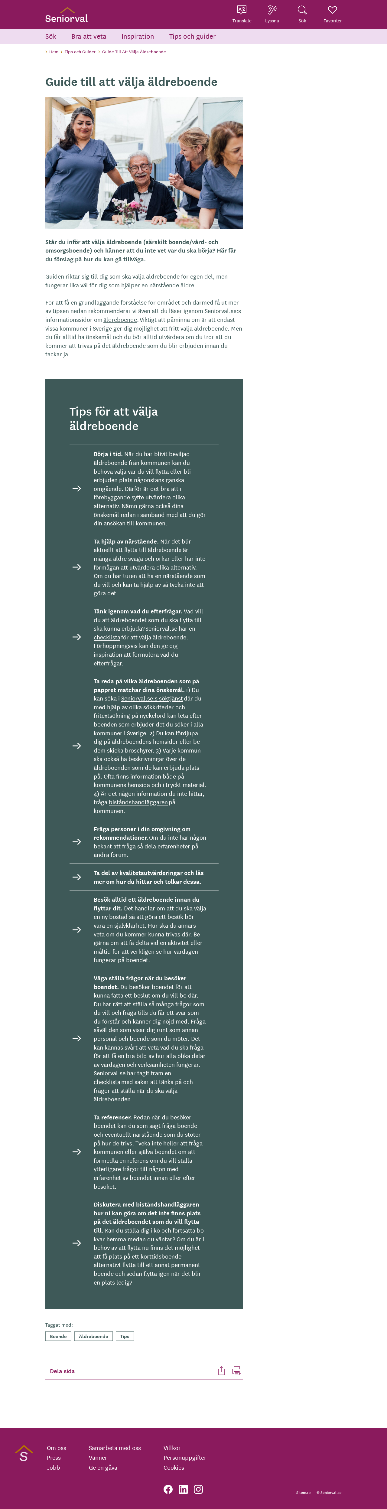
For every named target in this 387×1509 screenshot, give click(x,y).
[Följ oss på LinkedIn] (183, 1489)
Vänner (98, 1457)
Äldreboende (93, 1336)
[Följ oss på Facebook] (168, 1489)
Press (54, 1457)
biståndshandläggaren (138, 801)
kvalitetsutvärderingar (151, 872)
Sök (50, 36)
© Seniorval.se (329, 1492)
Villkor (172, 1447)
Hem (53, 51)
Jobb (53, 1467)
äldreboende (120, 319)
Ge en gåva (103, 1467)
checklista (107, 636)
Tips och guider (192, 36)
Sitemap (303, 1492)
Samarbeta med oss (115, 1447)
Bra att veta (88, 36)
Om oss (56, 1447)
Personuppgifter (185, 1457)
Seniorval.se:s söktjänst (152, 698)
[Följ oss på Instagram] (198, 1489)
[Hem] (66, 14)
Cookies (174, 1467)
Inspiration (138, 36)
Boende (58, 1336)
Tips (124, 1336)
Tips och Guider (80, 51)
